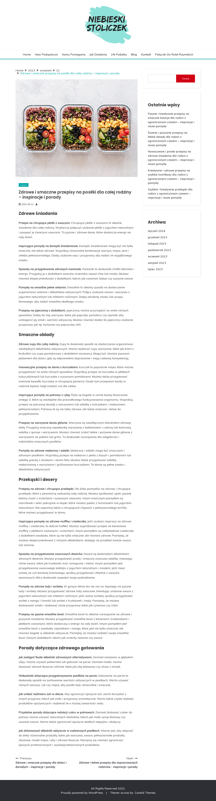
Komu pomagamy (74, 54)
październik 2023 (159, 250)
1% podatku (119, 54)
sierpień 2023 (157, 262)
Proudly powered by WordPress (82, 792)
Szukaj (185, 78)
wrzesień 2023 (157, 256)
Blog (134, 54)
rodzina (23, 185)
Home (27, 54)
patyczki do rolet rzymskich (174, 54)
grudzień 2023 (157, 237)
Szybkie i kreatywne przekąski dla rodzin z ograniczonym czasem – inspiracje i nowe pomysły (170, 193)
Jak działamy (98, 54)
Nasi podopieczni (46, 54)
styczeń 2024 (156, 231)
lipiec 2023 (155, 269)
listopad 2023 (157, 243)
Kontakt (146, 54)
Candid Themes (145, 792)
